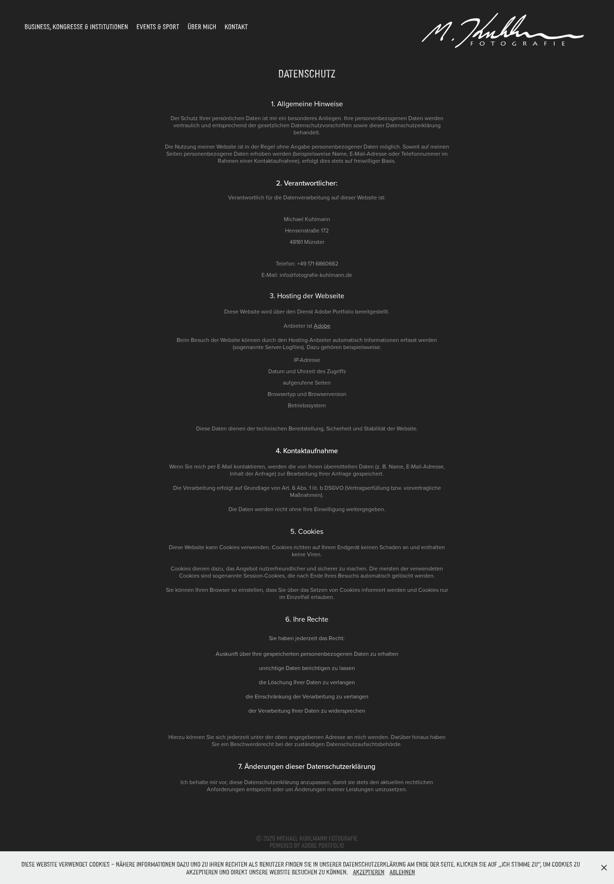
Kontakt (236, 26)
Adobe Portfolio (322, 845)
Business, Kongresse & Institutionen (76, 26)
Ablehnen (402, 871)
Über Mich (202, 26)
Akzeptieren (368, 871)
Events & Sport (157, 26)
